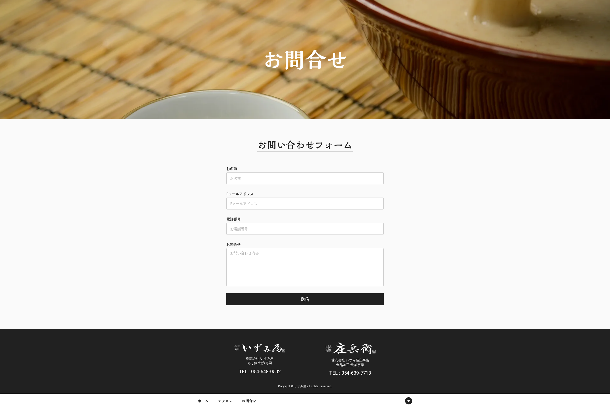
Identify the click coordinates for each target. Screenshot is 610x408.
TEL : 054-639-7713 (350, 373)
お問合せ (249, 401)
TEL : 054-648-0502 (260, 371)
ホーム (203, 401)
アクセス (225, 401)
